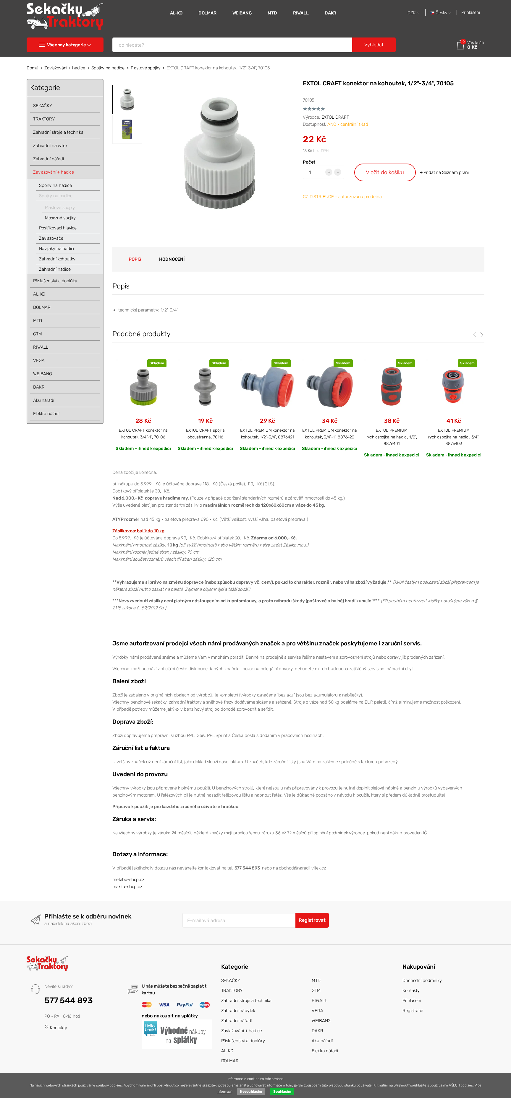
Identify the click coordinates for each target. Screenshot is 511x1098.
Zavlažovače (51, 238)
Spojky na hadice (108, 68)
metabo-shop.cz (128, 879)
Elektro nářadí (46, 413)
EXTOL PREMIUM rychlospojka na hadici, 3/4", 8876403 (453, 437)
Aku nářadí (43, 400)
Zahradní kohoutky (57, 259)
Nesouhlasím (251, 1091)
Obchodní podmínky (422, 980)
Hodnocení (172, 259)
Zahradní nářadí (48, 158)
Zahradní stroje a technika (58, 132)
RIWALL (301, 13)
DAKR (330, 13)
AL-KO (176, 13)
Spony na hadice (55, 185)
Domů (32, 68)
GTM (37, 334)
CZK (412, 12)
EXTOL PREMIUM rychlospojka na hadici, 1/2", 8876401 (391, 437)
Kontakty (58, 1027)
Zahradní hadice (55, 269)
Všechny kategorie (66, 45)
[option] (219, 153)
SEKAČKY (42, 105)
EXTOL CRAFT (335, 117)
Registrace (412, 1010)
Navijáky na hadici (56, 248)
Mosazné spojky (60, 218)
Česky (441, 12)
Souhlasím (282, 1091)
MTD (272, 13)
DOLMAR (207, 13)
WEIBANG (242, 13)
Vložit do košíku (385, 172)
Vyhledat (374, 45)
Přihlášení (470, 12)
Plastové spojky (146, 68)
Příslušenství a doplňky (55, 280)
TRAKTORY (44, 119)
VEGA (38, 360)
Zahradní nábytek (50, 145)
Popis (135, 259)
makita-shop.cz (127, 886)
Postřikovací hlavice (58, 228)
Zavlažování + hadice (64, 68)
